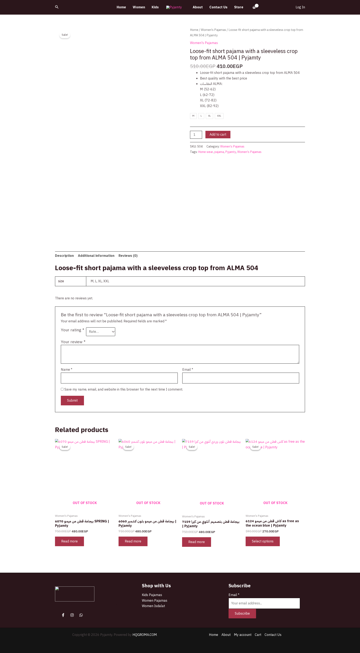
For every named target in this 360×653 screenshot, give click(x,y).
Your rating (72, 330)
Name (66, 369)
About (198, 7)
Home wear (205, 152)
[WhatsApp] (81, 615)
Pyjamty (230, 152)
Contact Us (218, 7)
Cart (258, 634)
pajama (219, 152)
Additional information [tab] (96, 255)
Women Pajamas (154, 600)
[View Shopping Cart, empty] (254, 7)
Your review (73, 342)
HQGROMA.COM (144, 634)
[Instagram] (72, 615)
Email (187, 369)
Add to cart (218, 134)
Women (139, 7)
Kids (155, 7)
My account (242, 634)
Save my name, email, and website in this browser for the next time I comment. (123, 389)
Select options (263, 541)
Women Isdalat (153, 606)
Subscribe (242, 613)
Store (238, 7)
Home (121, 7)
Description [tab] (64, 255)
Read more (69, 541)
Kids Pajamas (152, 595)
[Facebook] (63, 615)
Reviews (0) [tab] (128, 255)
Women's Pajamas (213, 30)
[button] (57, 7)
